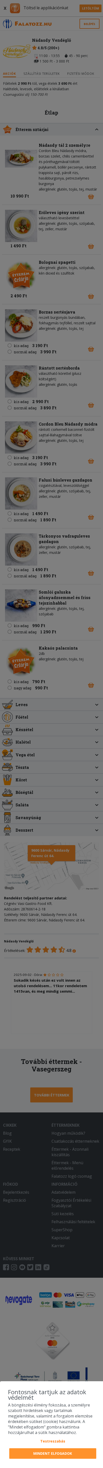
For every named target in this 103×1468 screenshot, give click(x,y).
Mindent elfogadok (52, 1453)
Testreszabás (52, 1441)
